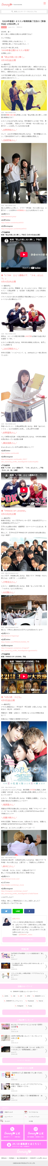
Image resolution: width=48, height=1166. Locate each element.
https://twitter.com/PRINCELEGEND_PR (15, 642)
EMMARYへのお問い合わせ (38, 1158)
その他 (31, 1121)
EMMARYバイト (40, 996)
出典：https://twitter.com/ (8, 112)
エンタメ (4, 27)
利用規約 (12, 1158)
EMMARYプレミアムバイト (14, 1001)
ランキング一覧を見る (24, 1060)
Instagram (20, 1006)
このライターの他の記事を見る (24, 939)
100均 (6, 996)
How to (41, 1001)
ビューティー (9, 1116)
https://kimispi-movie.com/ (10, 879)
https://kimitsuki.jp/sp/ (8, 216)
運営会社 (4, 1158)
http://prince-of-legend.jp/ (10, 636)
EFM (28, 996)
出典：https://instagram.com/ (9, 573)
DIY (21, 996)
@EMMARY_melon (25, 934)
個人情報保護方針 (22, 1158)
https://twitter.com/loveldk (10, 453)
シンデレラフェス (34, 1116)
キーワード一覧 (24, 1012)
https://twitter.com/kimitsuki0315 (12, 222)
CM (14, 996)
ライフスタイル (33, 1112)
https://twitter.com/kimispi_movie (12, 885)
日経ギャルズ (9, 1112)
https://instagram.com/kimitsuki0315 (13, 229)
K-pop (30, 1006)
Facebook (31, 1001)
